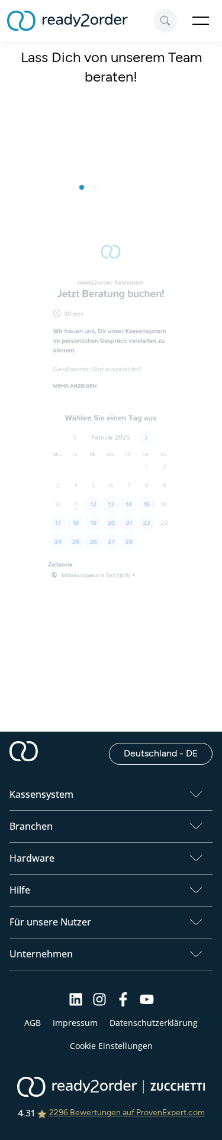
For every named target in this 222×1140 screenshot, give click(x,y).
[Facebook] (123, 1003)
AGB (32, 1022)
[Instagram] (99, 1003)
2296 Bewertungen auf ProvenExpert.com (127, 1112)
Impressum (75, 1022)
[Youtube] (147, 1003)
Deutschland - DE (168, 753)
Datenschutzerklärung (154, 1022)
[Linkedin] (76, 1003)
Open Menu (200, 21)
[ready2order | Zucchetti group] (111, 1088)
